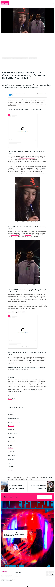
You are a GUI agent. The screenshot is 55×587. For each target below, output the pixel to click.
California (25, 57)
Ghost (11, 580)
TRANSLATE (5, 2)
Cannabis (12, 57)
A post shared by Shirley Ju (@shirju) (22, 346)
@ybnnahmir (11, 425)
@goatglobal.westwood (13, 422)
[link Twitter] (50, 572)
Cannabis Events (6, 57)
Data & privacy (17, 575)
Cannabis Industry (32, 57)
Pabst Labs (10, 466)
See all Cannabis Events (47, 477)
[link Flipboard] (52, 572)
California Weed (19, 57)
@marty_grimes (12, 429)
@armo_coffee (11, 441)
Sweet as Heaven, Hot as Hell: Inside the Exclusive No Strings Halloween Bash (38, 487)
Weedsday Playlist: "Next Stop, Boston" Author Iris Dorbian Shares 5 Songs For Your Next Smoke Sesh (16, 488)
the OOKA (25, 99)
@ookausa (10, 414)
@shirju (10, 395)
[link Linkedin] (50, 574)
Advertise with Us (18, 572)
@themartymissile (12, 433)
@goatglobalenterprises (13, 418)
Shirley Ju (9, 80)
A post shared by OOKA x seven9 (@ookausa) (23, 145)
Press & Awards (17, 574)
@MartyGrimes (11, 455)
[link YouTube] (52, 574)
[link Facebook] (47, 572)
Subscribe (50, 496)
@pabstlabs (11, 437)
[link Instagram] (47, 574)
